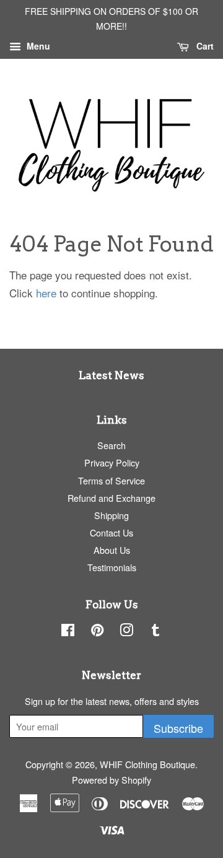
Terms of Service (111, 480)
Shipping (111, 515)
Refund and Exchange (111, 497)
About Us (112, 549)
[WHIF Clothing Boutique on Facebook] (68, 631)
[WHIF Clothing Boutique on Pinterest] (97, 631)
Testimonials (111, 567)
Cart (204, 46)
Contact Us (111, 532)
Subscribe (178, 728)
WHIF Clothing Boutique (147, 764)
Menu (37, 46)
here (46, 292)
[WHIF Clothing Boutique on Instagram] (126, 631)
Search (111, 445)
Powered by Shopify (111, 779)
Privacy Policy (111, 462)
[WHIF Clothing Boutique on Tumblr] (155, 631)
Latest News (111, 375)
